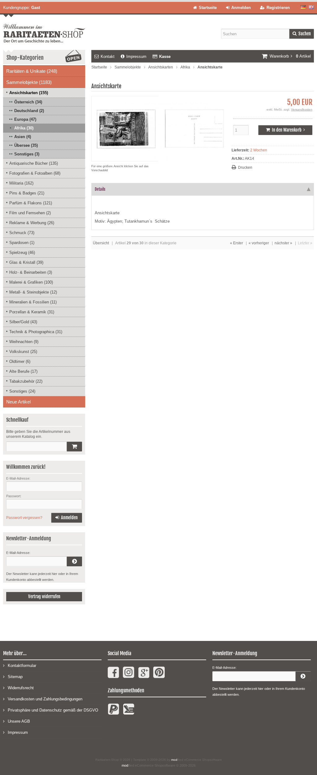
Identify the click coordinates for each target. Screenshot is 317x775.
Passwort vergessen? (24, 518)
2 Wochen (258, 150)
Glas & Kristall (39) (26, 262)
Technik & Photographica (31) (35, 331)
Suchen (301, 34)
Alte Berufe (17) (23, 371)
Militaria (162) (21, 183)
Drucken (245, 167)
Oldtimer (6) (19, 361)
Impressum (136, 56)
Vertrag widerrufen (44, 596)
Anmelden (67, 518)
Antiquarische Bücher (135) (33, 163)
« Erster (236, 243)
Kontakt (108, 56)
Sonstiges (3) (26, 154)
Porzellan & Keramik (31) (31, 312)
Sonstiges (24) (22, 391)
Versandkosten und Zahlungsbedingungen (45, 699)
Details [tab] (100, 189)
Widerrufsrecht (21, 688)
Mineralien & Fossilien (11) (33, 302)
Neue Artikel (18, 401)
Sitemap (15, 676)
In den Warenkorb (285, 130)
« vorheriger (259, 243)
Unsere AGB (19, 721)
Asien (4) (22, 136)
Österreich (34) (28, 102)
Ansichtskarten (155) (28, 92)
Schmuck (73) (21, 232)
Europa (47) (25, 119)
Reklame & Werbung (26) (31, 222)
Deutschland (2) (29, 110)
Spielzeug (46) (22, 252)
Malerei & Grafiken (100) (31, 282)
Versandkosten (301, 109)
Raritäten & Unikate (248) (31, 71)
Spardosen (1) (21, 242)
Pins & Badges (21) (26, 193)
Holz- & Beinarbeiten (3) (30, 272)
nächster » (283, 243)
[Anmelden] (74, 561)
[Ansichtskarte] (160, 158)
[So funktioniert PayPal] (113, 711)
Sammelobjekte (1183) (29, 82)
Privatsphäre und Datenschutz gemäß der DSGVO (53, 710)
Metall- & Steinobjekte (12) (33, 292)
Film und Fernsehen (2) (30, 213)
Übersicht (101, 243)
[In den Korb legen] (74, 446)
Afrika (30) (23, 128)
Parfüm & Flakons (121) (30, 203)
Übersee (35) (26, 145)
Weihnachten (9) (23, 341)
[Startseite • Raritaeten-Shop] (44, 28)
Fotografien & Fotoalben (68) (34, 173)
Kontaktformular (22, 665)
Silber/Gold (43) (23, 322)
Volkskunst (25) (23, 351)
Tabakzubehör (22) (25, 381)
